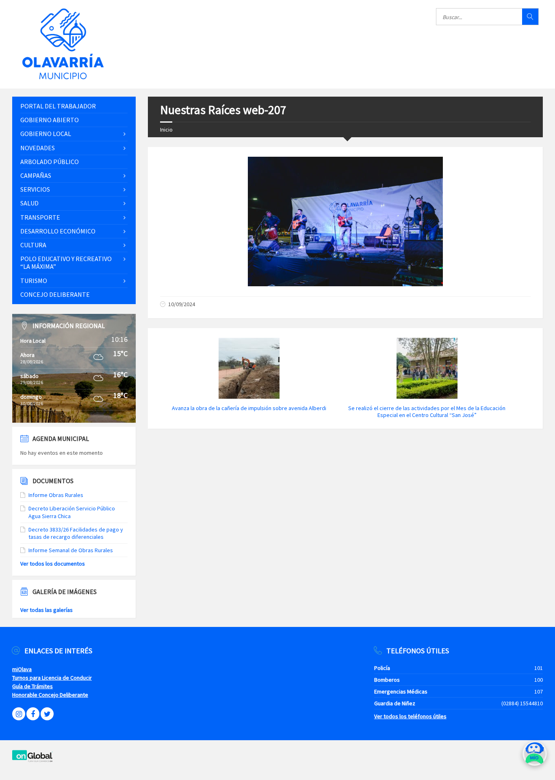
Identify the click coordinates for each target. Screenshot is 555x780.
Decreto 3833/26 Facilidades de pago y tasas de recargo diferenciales (75, 533)
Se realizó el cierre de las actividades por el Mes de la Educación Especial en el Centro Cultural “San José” (426, 411)
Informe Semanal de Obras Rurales (70, 550)
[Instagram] (18, 713)
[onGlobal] (32, 760)
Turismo (33, 281)
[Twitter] (47, 713)
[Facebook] (32, 713)
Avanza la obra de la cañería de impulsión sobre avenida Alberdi (249, 408)
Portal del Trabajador (58, 106)
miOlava (22, 669)
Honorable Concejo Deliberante (50, 694)
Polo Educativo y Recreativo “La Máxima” (66, 262)
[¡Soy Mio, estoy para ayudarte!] (534, 756)
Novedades (37, 148)
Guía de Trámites (32, 686)
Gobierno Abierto (49, 120)
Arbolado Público (49, 162)
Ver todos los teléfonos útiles (410, 716)
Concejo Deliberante (55, 294)
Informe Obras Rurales (55, 495)
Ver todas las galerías (46, 610)
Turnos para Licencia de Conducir (52, 677)
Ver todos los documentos (52, 563)
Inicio (166, 129)
